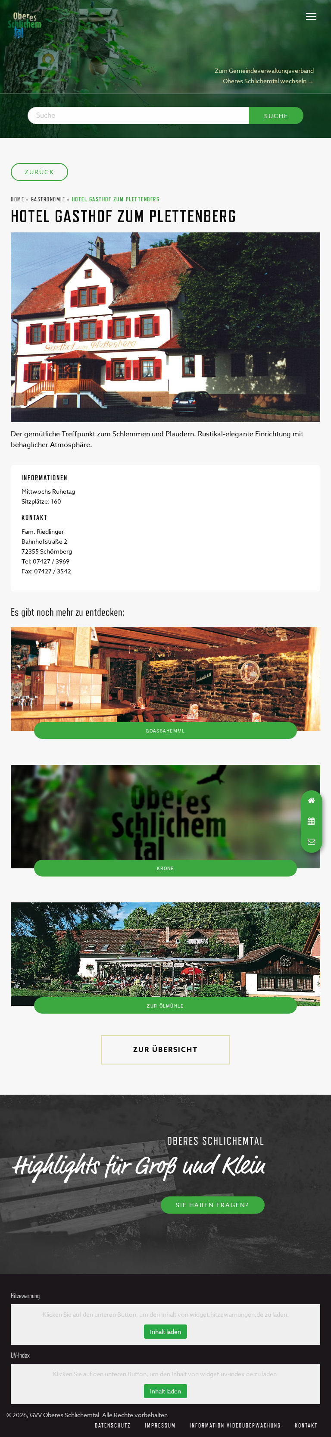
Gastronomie (48, 199)
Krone (165, 867)
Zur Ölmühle (165, 1005)
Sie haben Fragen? (213, 1205)
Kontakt (306, 1425)
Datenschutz (113, 1425)
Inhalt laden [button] (165, 1331)
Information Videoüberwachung (235, 1425)
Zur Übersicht (165, 1050)
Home (17, 199)
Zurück (39, 172)
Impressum (160, 1425)
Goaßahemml (165, 730)
